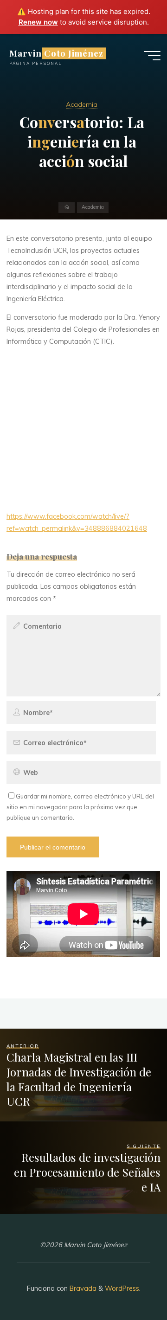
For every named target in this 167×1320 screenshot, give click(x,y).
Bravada (82, 1288)
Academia (81, 104)
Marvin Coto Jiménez (56, 53)
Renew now (38, 22)
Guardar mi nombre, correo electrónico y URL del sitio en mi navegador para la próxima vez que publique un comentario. (80, 807)
